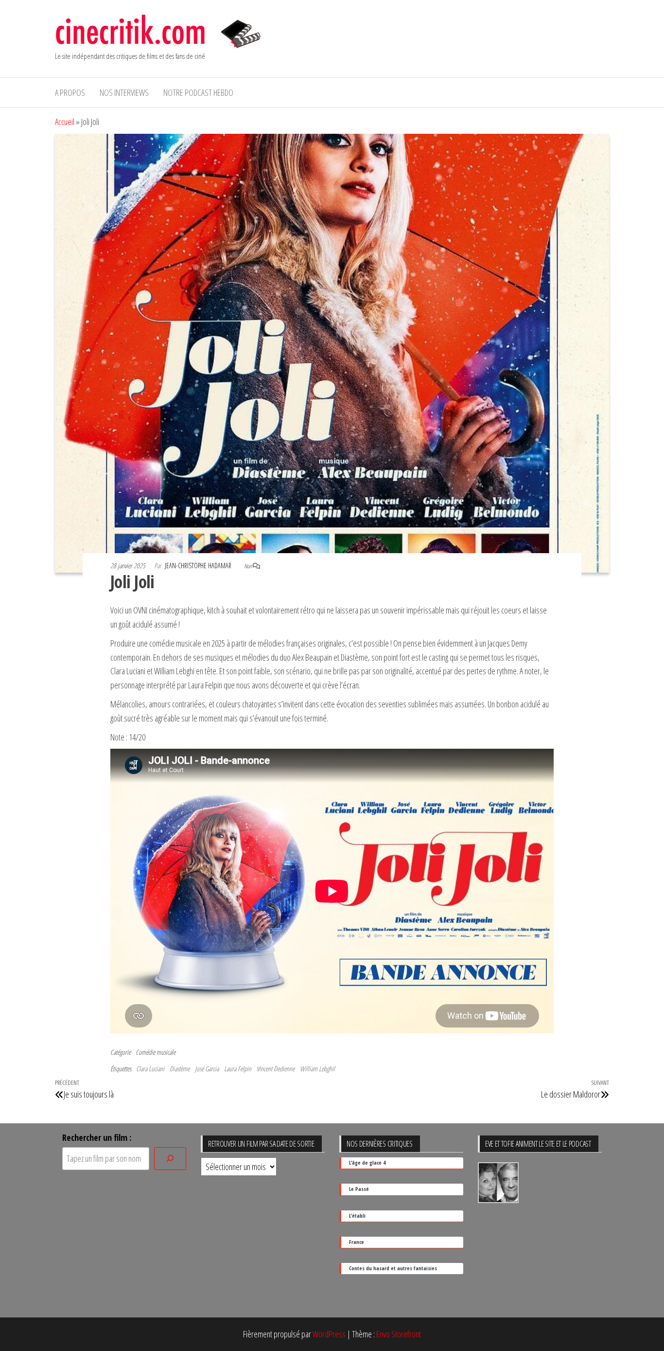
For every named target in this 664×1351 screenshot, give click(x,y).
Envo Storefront (398, 1334)
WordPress (329, 1334)
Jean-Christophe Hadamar (199, 565)
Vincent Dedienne (276, 1068)
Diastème (180, 1068)
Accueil (64, 121)
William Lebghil (317, 1068)
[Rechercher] (170, 1158)
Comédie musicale (155, 1052)
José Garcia (207, 1068)
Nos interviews (124, 92)
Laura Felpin (237, 1068)
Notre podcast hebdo (198, 92)
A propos (70, 92)
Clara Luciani (150, 1068)
